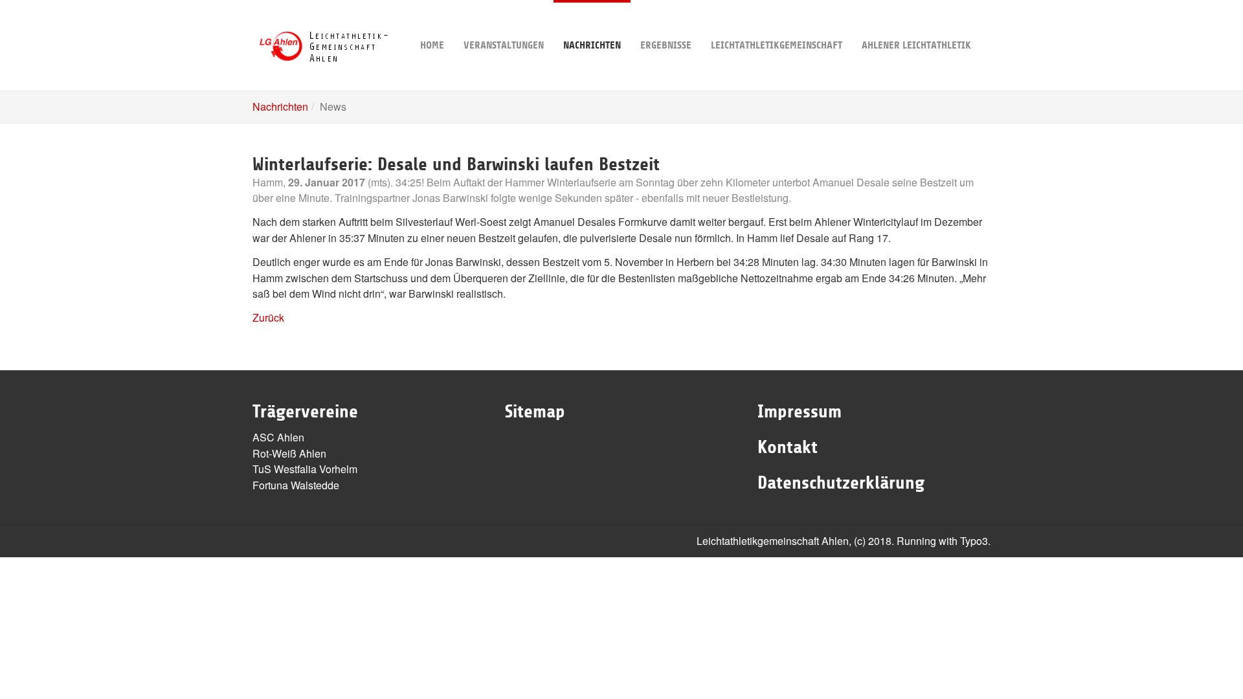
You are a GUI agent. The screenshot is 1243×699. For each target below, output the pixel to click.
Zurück (268, 317)
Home (432, 45)
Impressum (799, 411)
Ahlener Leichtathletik (916, 45)
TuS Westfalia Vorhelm (304, 468)
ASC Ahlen (278, 437)
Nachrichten (592, 45)
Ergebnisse (665, 45)
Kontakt (787, 447)
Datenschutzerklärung (840, 482)
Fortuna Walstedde (295, 485)
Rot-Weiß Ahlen (289, 453)
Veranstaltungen (504, 45)
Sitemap (535, 411)
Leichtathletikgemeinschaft (776, 45)
